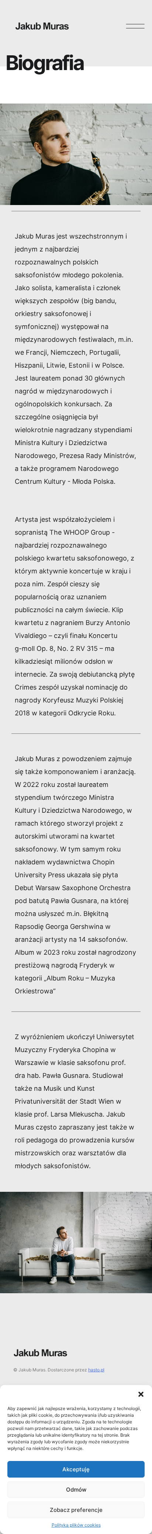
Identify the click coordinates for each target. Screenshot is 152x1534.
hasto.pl (96, 1369)
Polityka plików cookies (76, 1525)
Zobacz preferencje (76, 1509)
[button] (141, 1394)
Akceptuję (76, 1469)
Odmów (76, 1489)
